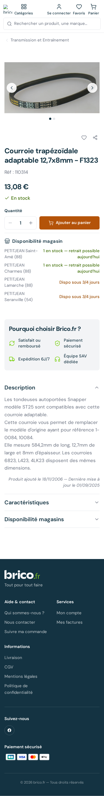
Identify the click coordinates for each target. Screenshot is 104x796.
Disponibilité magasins (34, 519)
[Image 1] (50, 119)
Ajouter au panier (73, 222)
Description (19, 387)
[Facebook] (9, 730)
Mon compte (69, 613)
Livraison (13, 657)
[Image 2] (54, 119)
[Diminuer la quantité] (10, 222)
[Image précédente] (12, 88)
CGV (8, 667)
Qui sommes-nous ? (24, 613)
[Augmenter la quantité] (30, 222)
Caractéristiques (26, 502)
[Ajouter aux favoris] (84, 137)
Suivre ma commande (25, 631)
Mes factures (70, 622)
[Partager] (95, 137)
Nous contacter (19, 622)
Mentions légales (20, 676)
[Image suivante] (92, 88)
